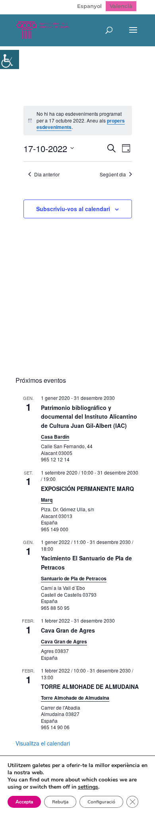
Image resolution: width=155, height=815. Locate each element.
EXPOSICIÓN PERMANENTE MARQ (87, 489)
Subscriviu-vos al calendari (73, 209)
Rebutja (60, 802)
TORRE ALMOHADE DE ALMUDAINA (90, 686)
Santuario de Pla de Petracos (74, 578)
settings (88, 787)
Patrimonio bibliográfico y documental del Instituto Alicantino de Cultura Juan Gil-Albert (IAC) (89, 416)
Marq (46, 499)
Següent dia (113, 174)
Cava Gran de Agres (68, 630)
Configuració (101, 802)
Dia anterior (47, 174)
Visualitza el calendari (42, 743)
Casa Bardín (55, 436)
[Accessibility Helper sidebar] (9, 59)
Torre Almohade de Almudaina (75, 697)
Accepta (24, 802)
